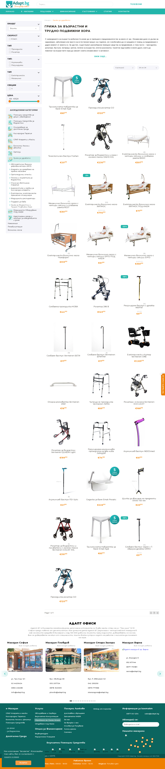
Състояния (88, 11)
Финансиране (67, 11)
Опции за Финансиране (49, 729)
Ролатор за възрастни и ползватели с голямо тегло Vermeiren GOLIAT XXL (63, 548)
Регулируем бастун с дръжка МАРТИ (139, 307)
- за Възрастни (13, 731)
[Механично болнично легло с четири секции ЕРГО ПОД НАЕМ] (101, 237)
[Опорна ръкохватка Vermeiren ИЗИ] (63, 384)
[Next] (161, 674)
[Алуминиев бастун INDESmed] (139, 431)
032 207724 (55, 683)
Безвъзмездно (41, 734)
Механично (16, 78)
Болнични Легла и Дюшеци (18, 720)
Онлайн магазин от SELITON (148, 756)
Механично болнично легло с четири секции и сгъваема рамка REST (63, 205)
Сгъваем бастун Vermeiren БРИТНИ (101, 356)
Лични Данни (70, 729)
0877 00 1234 (132, 714)
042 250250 (93, 683)
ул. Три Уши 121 (18, 679)
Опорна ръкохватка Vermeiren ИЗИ (63, 403)
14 (94, 700)
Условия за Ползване (73, 726)
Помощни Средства (15, 723)
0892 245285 (17, 688)
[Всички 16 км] (23, 28)
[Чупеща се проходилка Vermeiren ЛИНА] (101, 384)
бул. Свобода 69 (57, 679)
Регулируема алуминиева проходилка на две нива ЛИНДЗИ (101, 451)
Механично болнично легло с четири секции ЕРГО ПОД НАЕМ (101, 256)
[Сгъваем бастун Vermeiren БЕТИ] (63, 337)
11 (89, 700)
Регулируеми (17, 65)
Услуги (39, 708)
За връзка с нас (71, 723)
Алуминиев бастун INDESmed (139, 451)
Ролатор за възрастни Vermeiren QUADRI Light (63, 451)
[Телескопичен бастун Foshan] (63, 136)
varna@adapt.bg (133, 671)
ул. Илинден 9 (132, 658)
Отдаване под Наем (44, 724)
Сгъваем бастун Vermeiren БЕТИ (63, 356)
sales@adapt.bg (152, 714)
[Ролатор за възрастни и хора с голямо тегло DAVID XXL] (101, 136)
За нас (67, 720)
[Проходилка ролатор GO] (101, 89)
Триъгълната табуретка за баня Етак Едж (63, 108)
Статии (108, 11)
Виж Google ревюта (28, 646)
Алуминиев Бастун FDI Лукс (63, 500)
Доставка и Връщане (74, 713)
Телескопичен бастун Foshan (63, 156)
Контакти (123, 11)
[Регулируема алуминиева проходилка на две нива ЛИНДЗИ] (101, 431)
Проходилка (16, 49)
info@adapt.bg (18, 692)
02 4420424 (16, 683)
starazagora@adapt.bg (98, 692)
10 (87, 700)
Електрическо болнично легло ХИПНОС (101, 205)
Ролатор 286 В (101, 307)
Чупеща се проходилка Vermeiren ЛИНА (101, 403)
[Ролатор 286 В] (101, 288)
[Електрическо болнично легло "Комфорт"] (63, 237)
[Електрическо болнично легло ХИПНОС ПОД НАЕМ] (139, 186)
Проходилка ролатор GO (101, 108)
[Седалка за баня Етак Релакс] (101, 481)
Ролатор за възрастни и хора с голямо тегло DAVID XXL (101, 156)
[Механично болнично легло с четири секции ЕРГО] (139, 237)
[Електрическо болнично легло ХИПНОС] (101, 186)
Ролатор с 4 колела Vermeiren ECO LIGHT (139, 403)
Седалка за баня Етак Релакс (101, 500)
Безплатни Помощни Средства (66, 742)
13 (93, 700)
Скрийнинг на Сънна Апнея (47, 720)
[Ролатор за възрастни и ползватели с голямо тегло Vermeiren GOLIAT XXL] (63, 528)
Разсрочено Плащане (45, 737)
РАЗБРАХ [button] (23, 763)
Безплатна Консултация (46, 716)
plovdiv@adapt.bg (58, 692)
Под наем (45, 11)
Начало (10, 11)
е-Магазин (12, 708)
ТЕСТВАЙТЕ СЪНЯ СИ (163, 384)
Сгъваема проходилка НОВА (63, 307)
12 (91, 700)
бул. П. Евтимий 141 (97, 679)
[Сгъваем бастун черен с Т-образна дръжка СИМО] (139, 529)
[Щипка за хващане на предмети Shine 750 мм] (139, 481)
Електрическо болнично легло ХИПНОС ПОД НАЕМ (139, 205)
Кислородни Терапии (15, 716)
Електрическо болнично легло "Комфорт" (63, 256)
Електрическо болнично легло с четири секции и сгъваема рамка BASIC (139, 156)
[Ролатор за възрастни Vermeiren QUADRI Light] (63, 431)
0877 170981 (131, 667)
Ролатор (15, 52)
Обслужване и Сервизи (45, 713)
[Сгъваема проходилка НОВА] (63, 288)
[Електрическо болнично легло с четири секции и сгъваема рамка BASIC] (139, 136)
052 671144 (131, 662)
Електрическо (18, 75)
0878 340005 (56, 688)
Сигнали (68, 732)
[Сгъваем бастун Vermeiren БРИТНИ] (101, 337)
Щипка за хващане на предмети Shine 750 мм (139, 500)
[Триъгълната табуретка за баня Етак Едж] (63, 89)
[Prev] (4, 674)
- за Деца (10, 728)
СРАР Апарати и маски (17, 713)
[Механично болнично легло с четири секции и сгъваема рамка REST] (63, 185)
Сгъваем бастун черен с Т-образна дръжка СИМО (139, 548)
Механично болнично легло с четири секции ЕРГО (139, 256)
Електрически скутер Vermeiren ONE (139, 356)
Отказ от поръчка (102, 709)
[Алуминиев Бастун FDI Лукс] (63, 481)
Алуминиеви (16, 62)
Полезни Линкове (74, 708)
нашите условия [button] (11, 757)
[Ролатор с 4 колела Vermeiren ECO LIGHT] (139, 384)
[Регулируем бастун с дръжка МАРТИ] (139, 288)
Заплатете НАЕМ (72, 716)
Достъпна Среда (16, 736)
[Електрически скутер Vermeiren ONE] (139, 337)
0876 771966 (93, 688)
